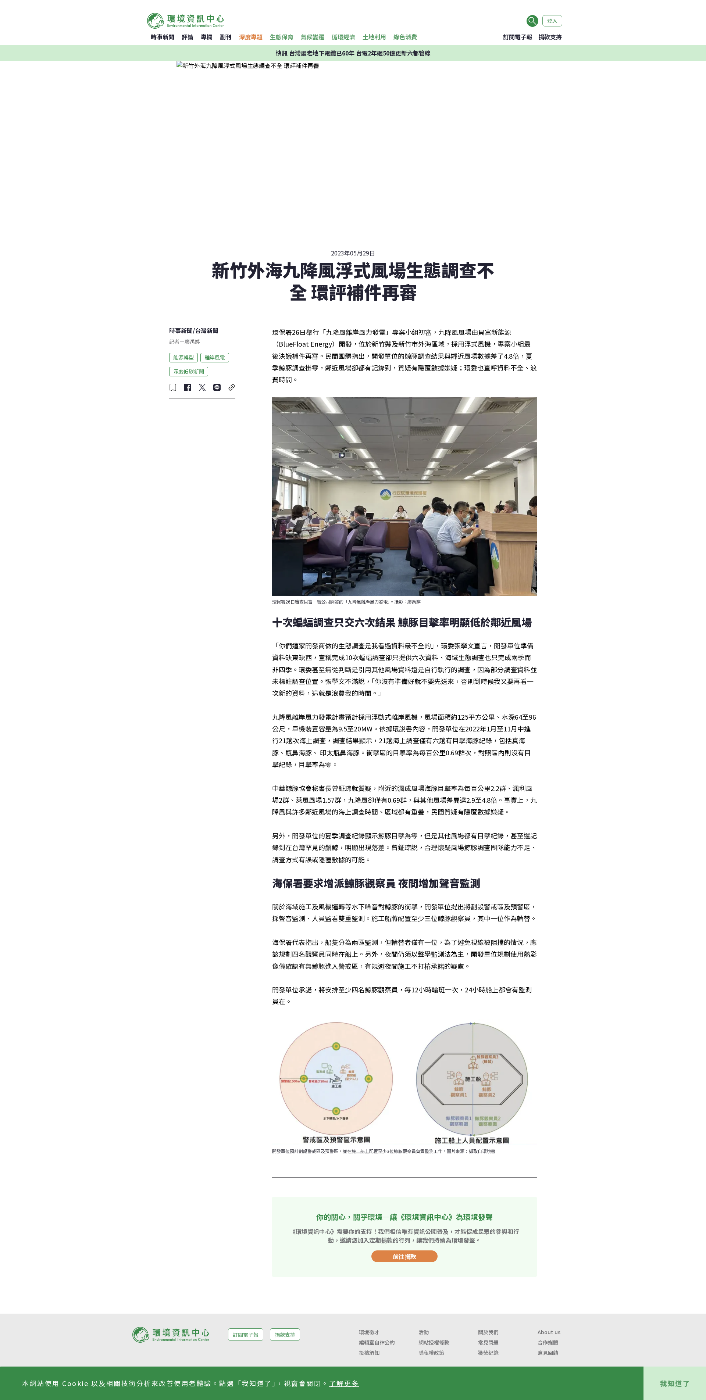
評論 (187, 36)
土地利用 (374, 36)
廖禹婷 (192, 341)
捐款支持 (550, 36)
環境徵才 (369, 1332)
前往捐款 (404, 1256)
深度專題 (251, 36)
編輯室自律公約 (377, 1342)
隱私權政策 (431, 1352)
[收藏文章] (172, 387)
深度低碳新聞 (188, 371)
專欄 (207, 36)
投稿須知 (369, 1352)
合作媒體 (548, 1342)
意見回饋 (548, 1352)
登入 (552, 20)
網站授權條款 (433, 1342)
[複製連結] (231, 387)
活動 (423, 1332)
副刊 (226, 36)
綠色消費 (405, 36)
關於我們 (488, 1332)
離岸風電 (214, 357)
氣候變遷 (312, 36)
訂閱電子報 (517, 36)
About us (549, 1332)
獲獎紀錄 (488, 1352)
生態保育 (281, 36)
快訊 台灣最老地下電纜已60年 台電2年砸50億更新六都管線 (353, 53)
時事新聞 (162, 36)
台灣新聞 (206, 330)
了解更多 (344, 1383)
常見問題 (488, 1342)
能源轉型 (183, 357)
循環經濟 (343, 36)
